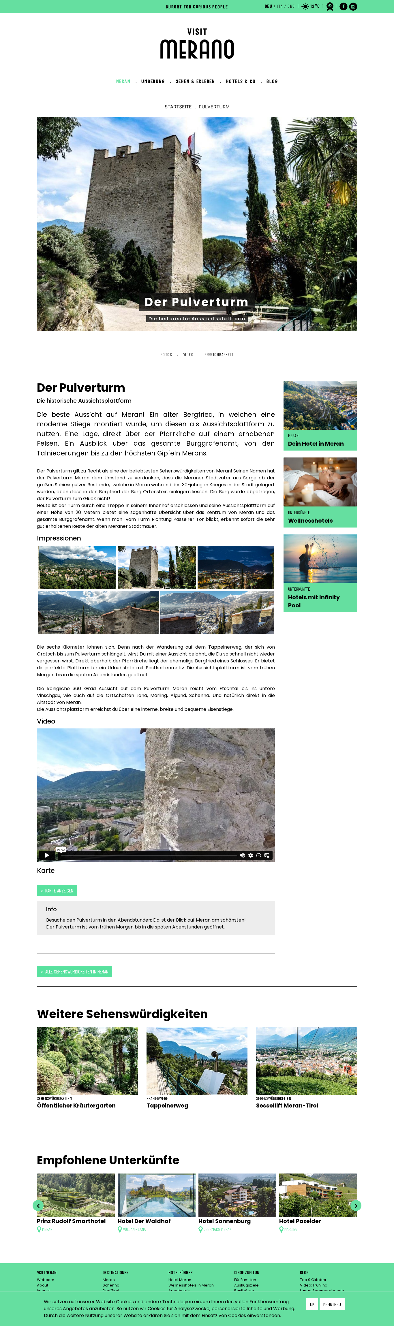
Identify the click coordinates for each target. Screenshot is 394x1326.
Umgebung (156, 81)
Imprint (43, 1290)
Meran (126, 81)
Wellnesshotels (310, 520)
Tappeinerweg (167, 1106)
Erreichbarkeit (218, 354)
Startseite (178, 107)
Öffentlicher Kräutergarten (76, 1106)
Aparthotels (179, 1290)
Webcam (45, 1279)
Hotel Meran (179, 1279)
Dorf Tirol (111, 1290)
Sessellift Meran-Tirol (287, 1106)
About (42, 1285)
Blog (272, 81)
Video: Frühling (313, 1285)
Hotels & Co (244, 81)
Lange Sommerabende (322, 1290)
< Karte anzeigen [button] (57, 890)
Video (188, 354)
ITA (280, 6)
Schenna (111, 1285)
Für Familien (245, 1279)
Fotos (166, 354)
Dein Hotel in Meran (316, 444)
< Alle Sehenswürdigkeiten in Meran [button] (74, 971)
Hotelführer (180, 1272)
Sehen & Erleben (199, 81)
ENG (291, 6)
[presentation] (38, 1205)
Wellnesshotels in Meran (191, 1285)
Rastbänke (244, 1290)
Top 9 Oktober (313, 1279)
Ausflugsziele (246, 1285)
